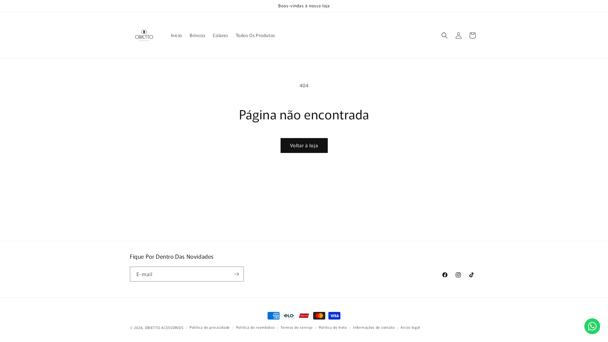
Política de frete (333, 327)
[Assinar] (237, 274)
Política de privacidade (210, 327)
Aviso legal (410, 327)
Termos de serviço (297, 327)
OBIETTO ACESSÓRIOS (164, 327)
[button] (445, 35)
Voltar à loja (304, 145)
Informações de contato (373, 327)
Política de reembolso (255, 327)
